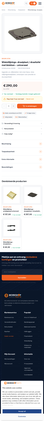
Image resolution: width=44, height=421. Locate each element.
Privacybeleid (28, 364)
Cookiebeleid (28, 375)
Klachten (7, 331)
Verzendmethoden (10, 322)
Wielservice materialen (28, 346)
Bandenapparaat (29, 322)
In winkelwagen (31, 106)
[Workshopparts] (8, 3)
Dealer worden (9, 336)
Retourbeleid (8, 327)
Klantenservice (9, 317)
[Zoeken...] (26, 3)
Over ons (27, 359)
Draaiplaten (21, 10)
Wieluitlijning (12, 10)
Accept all (22, 411)
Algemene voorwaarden (28, 369)
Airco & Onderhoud (30, 317)
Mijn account (8, 364)
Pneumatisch (28, 336)
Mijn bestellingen (9, 359)
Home (3, 10)
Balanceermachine (30, 327)
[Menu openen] (40, 3)
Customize (22, 416)
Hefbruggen (27, 331)
